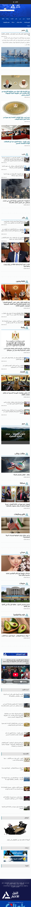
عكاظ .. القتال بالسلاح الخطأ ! (21, 475)
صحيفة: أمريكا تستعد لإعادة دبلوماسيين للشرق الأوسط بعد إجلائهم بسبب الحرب (14, 222)
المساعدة (17, 886)
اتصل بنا (13, 886)
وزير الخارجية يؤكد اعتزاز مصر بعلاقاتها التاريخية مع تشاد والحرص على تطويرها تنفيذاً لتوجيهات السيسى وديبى (16, 93)
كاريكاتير (26, 818)
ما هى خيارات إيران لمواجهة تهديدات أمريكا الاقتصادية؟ (18, 536)
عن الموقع (26, 885)
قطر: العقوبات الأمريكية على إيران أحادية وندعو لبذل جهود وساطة (14, 174)
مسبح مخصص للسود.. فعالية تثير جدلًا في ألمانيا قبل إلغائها (16, 605)
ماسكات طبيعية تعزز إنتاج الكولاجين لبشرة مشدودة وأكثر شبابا (18, 574)
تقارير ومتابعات (27, 22)
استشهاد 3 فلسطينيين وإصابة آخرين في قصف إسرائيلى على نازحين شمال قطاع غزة (16, 202)
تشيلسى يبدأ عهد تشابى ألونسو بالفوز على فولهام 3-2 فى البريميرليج (13, 366)
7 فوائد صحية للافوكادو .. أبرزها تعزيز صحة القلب (16, 636)
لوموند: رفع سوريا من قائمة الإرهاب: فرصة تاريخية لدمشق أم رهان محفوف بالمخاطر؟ (17, 505)
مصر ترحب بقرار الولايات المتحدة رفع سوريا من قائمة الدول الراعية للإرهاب (16, 118)
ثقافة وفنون (6, 883)
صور (7, 883)
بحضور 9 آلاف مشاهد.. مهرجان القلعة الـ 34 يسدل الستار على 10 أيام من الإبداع (13, 322)
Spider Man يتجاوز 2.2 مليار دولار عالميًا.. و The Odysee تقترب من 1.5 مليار (13, 314)
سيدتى (18, 883)
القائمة (16, 2)
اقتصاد (12, 18)
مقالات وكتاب (19, 22)
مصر (24, 18)
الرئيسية (28, 18)
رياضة (7, 18)
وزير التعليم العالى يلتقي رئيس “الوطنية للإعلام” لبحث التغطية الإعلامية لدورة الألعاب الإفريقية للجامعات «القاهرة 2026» (16, 304)
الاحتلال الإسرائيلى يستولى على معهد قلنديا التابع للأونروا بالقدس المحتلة (13, 166)
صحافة (13, 22)
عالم (16, 18)
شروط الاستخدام (7, 885)
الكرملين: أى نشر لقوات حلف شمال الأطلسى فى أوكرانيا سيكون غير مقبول (12, 238)
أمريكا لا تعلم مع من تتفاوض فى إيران (18, 840)
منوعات (28, 25)
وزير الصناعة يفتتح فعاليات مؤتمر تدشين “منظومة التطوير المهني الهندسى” (14, 403)
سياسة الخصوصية (19, 885)
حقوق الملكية (13, 885)
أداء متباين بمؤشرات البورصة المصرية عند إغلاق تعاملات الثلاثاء (16, 394)
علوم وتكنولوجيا (6, 22)
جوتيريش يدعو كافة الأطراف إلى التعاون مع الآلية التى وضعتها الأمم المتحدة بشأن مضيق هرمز (12, 231)
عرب (20, 18)
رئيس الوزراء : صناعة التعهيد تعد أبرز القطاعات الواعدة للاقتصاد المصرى (17, 142)
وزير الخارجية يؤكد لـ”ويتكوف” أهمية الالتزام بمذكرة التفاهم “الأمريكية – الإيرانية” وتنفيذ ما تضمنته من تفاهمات (12, 744)
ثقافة (3, 18)
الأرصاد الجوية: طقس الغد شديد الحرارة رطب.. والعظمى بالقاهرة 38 (15, 34)
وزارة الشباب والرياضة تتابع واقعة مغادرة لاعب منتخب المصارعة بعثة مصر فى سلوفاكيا (17, 349)
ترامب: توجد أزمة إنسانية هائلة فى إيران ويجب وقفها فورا (16, 265)
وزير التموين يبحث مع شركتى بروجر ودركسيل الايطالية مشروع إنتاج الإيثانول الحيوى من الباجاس (13, 411)
